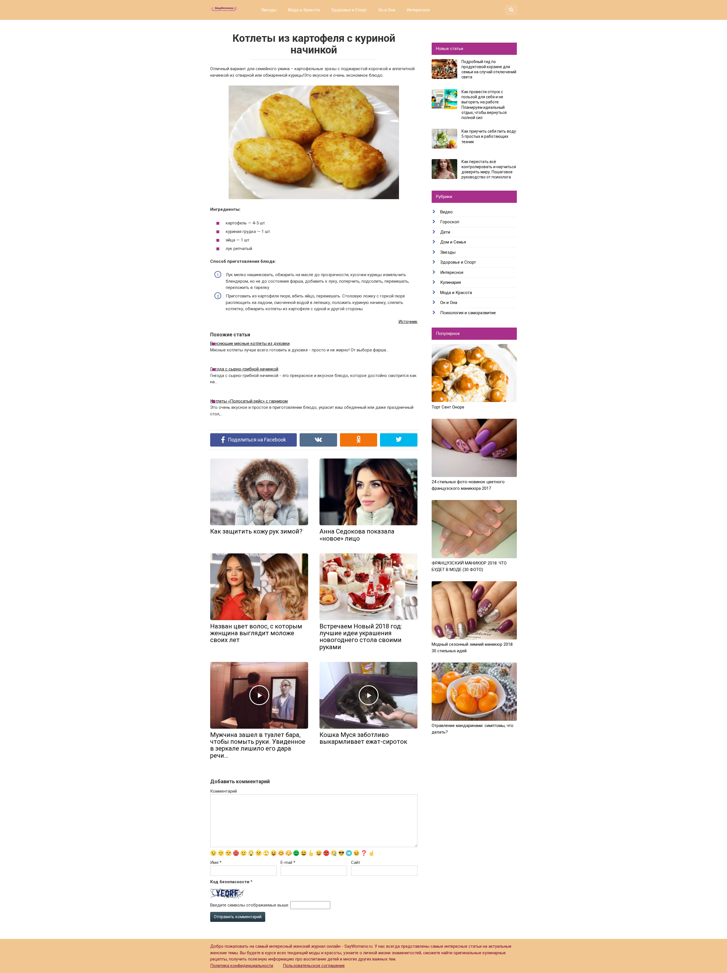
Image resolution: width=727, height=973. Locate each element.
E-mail (288, 862)
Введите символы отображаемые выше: (249, 905)
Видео (446, 211)
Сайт (355, 862)
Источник (407, 321)
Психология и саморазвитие (468, 312)
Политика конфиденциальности (241, 965)
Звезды (269, 9)
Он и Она (386, 9)
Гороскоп (449, 221)
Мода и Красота (304, 9)
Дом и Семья (453, 242)
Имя (216, 862)
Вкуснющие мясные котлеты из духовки (250, 343)
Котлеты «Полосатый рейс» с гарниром (249, 401)
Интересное (418, 9)
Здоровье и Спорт (349, 9)
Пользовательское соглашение (314, 965)
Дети (445, 232)
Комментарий (223, 791)
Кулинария (450, 282)
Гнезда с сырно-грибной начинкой (244, 369)
